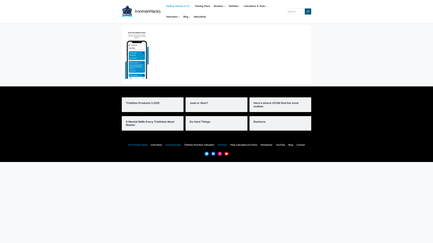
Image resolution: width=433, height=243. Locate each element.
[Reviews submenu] (224, 6)
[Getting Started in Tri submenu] (190, 6)
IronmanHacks (148, 11)
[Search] (308, 11)
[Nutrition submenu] (239, 6)
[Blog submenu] (189, 16)
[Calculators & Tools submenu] (266, 6)
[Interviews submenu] (179, 16)
